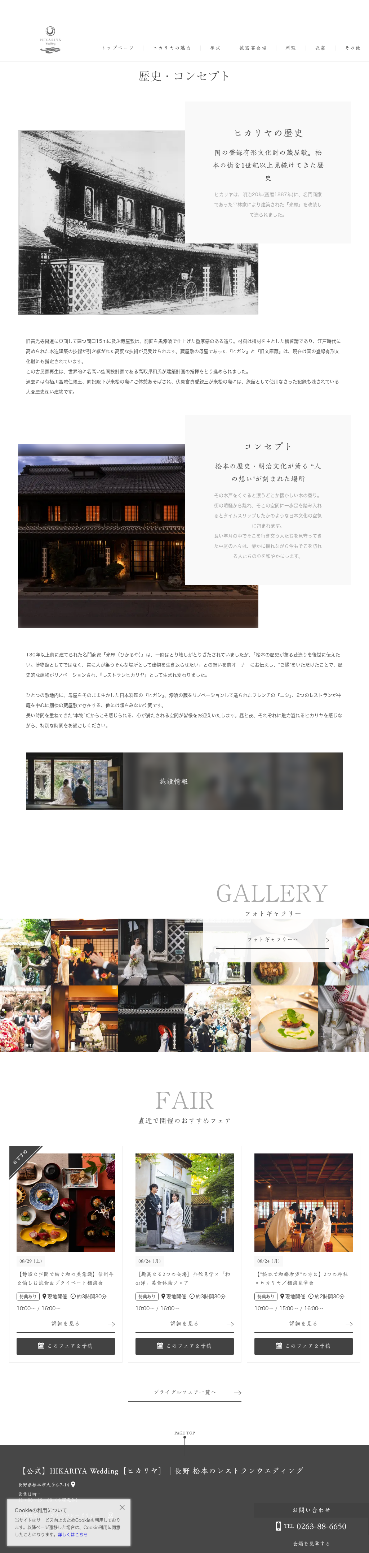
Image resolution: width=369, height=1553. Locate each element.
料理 (291, 48)
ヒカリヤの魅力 (171, 48)
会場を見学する (311, 1543)
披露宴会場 (253, 48)
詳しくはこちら (73, 1534)
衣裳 (320, 48)
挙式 (215, 48)
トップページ (117, 48)
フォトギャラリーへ (273, 939)
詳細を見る (65, 1323)
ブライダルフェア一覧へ (184, 1392)
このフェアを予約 (70, 1346)
